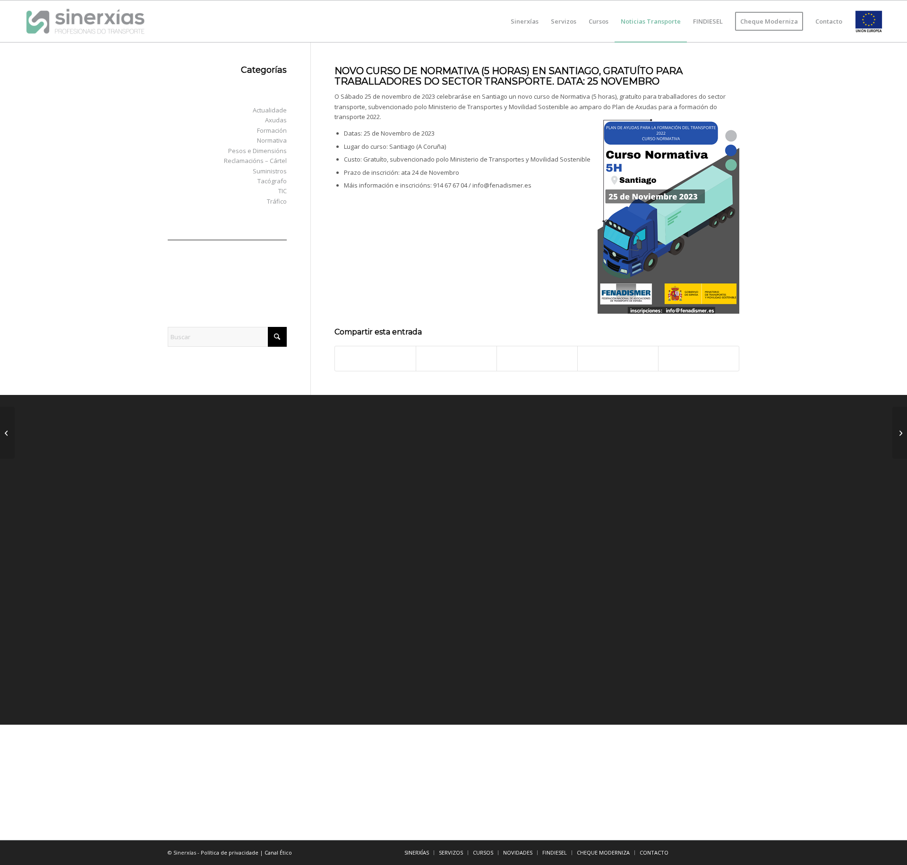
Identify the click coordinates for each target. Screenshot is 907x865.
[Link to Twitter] (402, 482)
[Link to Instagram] (732, 852)
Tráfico (277, 201)
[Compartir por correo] (699, 358)
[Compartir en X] (456, 358)
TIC (282, 191)
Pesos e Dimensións (257, 150)
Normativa (272, 140)
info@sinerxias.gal (218, 687)
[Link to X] (704, 852)
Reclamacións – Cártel (255, 160)
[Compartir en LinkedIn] (618, 358)
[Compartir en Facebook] (375, 358)
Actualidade (270, 110)
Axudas (276, 120)
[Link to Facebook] (690, 852)
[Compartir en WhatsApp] (537, 358)
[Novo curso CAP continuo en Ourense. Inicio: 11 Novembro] (7, 433)
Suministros (270, 171)
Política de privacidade (229, 852)
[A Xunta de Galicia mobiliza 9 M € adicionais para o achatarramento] (899, 433)
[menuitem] (525, 21)
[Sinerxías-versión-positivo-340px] (85, 21)
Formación (272, 130)
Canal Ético (278, 852)
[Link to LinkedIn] (718, 852)
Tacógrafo (272, 181)
